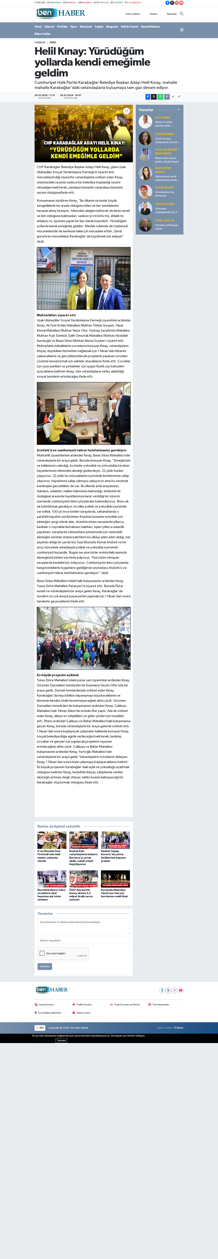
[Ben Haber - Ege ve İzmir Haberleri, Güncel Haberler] (60, 14)
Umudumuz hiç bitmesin (164, 194)
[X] (168, 990)
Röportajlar (43, 33)
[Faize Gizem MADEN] (145, 173)
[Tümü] (179, 109)
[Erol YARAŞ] (145, 121)
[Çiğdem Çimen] (145, 138)
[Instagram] (174, 990)
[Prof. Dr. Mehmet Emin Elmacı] (145, 154)
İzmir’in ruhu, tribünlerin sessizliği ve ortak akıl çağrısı (167, 140)
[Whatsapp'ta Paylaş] (160, 97)
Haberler (40, 42)
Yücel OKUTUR (164, 220)
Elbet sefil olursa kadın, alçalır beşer (167, 160)
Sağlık (99, 26)
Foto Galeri (133, 14)
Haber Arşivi (83, 1013)
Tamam (61, 1040)
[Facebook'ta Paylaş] (147, 97)
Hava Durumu (46, 1004)
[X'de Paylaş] (154, 97)
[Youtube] (180, 990)
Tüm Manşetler (160, 1004)
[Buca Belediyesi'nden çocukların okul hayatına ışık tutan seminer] (51, 878)
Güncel (49, 26)
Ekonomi (86, 26)
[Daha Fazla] (167, 97)
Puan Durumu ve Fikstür (127, 1004)
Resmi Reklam (150, 26)
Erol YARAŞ (162, 117)
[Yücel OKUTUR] (145, 224)
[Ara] (181, 14)
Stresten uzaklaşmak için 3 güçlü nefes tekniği (167, 210)
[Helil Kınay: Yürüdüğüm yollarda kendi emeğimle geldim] (84, 133)
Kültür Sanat (129, 26)
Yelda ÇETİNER (164, 204)
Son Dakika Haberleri (49, 1013)
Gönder (45, 966)
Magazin (112, 26)
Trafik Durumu (84, 1004)
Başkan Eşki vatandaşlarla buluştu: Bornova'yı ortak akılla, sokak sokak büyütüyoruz (83, 858)
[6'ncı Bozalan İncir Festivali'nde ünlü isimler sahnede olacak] (51, 840)
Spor (73, 26)
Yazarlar (172, 14)
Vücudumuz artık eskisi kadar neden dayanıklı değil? (167, 178)
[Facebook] (162, 990)
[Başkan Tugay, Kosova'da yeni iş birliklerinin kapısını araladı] (115, 840)
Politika (62, 26)
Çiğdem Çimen (164, 134)
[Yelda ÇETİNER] (145, 208)
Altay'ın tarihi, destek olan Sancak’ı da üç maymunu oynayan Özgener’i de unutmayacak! (166, 124)
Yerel (38, 26)
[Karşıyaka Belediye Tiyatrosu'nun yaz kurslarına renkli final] (115, 878)
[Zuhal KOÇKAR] (145, 191)
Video (153, 14)
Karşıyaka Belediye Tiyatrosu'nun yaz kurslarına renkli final (114, 893)
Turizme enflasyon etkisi (166, 227)
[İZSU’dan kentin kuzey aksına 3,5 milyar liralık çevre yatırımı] (83, 878)
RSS (41, 1028)
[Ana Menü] (181, 30)
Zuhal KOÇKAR (164, 187)
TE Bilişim (178, 1028)
